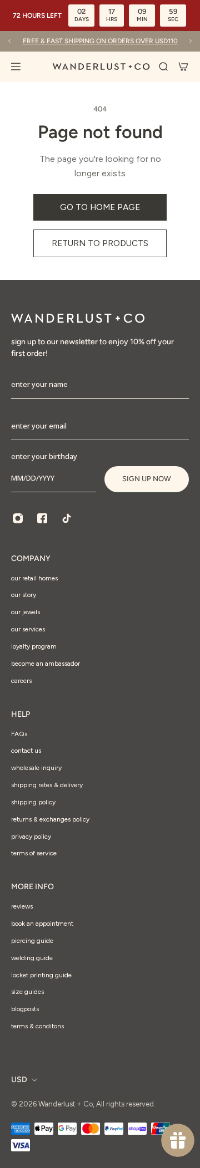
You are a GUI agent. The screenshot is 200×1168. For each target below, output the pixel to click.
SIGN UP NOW (146, 479)
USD (19, 1079)
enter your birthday (44, 456)
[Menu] (22, 66)
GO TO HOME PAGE (100, 207)
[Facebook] (42, 518)
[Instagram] (18, 518)
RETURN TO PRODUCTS (100, 243)
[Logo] (101, 67)
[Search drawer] (163, 66)
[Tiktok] (66, 518)
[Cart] (183, 66)
